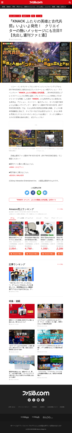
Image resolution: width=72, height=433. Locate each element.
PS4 (33, 16)
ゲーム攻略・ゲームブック (25, 218)
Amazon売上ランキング (21, 209)
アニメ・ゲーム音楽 (57, 218)
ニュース (47, 7)
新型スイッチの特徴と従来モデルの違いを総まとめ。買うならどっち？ (21, 321)
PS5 (13, 7)
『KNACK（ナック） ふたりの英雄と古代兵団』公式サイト (36, 200)
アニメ (46, 218)
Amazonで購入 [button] (17, 254)
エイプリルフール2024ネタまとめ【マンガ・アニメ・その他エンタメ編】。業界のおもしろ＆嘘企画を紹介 (50, 322)
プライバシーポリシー (23, 407)
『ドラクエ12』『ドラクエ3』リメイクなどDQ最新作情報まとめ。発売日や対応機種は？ (50, 373)
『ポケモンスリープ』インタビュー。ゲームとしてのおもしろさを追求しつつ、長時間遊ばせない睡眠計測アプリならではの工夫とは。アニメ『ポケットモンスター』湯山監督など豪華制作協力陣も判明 (21, 286)
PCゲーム (19, 7)
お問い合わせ (11, 407)
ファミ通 (39, 16)
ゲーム (12, 218)
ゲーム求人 (40, 7)
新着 (3, 7)
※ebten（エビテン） (16, 167)
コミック (38, 218)
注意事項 (42, 407)
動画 (53, 7)
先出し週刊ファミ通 (15, 16)
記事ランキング (17, 264)
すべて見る (60, 209)
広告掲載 (62, 407)
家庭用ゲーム (26, 16)
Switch (9, 7)
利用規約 (34, 407)
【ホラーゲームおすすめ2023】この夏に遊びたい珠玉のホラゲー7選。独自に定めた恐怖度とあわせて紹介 (21, 347)
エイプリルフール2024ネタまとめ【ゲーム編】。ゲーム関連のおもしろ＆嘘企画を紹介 (50, 347)
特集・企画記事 (61, 7)
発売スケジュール (29, 7)
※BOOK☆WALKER (16, 175)
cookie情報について (52, 407)
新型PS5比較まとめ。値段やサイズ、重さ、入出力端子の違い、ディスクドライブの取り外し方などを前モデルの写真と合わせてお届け (21, 374)
